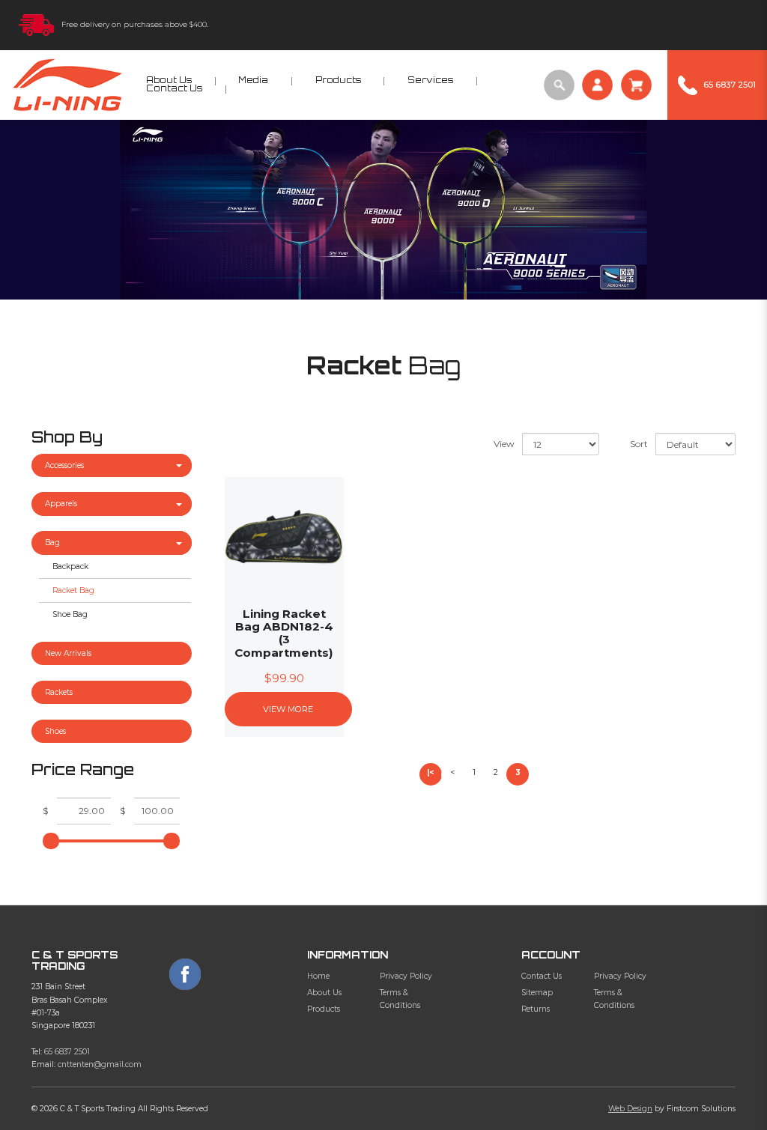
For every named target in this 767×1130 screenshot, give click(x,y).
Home (318, 976)
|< (430, 772)
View (504, 443)
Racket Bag (73, 590)
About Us (324, 992)
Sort (639, 443)
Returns (535, 1009)
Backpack (70, 566)
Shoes (55, 731)
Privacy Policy (406, 976)
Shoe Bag (70, 614)
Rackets (59, 692)
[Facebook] (185, 974)
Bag (52, 542)
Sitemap (537, 992)
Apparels (61, 503)
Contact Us (541, 976)
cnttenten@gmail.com (100, 1064)
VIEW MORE (288, 709)
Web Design (630, 1109)
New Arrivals (68, 653)
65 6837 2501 (67, 1052)
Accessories (64, 465)
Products (323, 1009)
